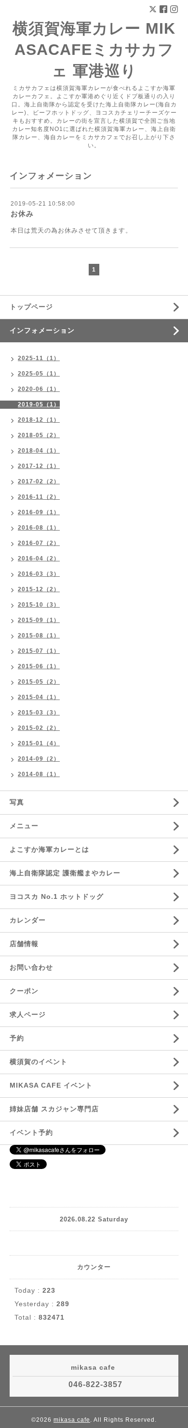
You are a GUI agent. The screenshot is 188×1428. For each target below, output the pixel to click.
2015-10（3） (39, 604)
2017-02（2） (39, 481)
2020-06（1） (39, 389)
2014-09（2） (39, 758)
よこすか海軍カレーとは (49, 849)
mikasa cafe (72, 1419)
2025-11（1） (39, 358)
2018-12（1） (39, 419)
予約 (17, 1038)
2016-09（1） (39, 512)
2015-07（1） (39, 651)
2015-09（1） (39, 620)
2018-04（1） (39, 450)
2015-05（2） (39, 681)
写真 (17, 802)
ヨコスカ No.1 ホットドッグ (57, 896)
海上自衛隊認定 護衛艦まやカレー (65, 873)
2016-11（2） (39, 496)
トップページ (31, 307)
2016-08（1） (39, 527)
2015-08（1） (39, 635)
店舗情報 (24, 944)
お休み (22, 213)
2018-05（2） (39, 435)
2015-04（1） (39, 697)
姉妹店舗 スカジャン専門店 (54, 1109)
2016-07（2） (39, 543)
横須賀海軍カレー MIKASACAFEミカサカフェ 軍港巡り (94, 49)
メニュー (24, 826)
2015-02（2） (39, 728)
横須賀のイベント (38, 1061)
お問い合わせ (31, 967)
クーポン (24, 991)
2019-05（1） (39, 404)
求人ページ (28, 1014)
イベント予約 (31, 1132)
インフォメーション (42, 330)
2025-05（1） (39, 373)
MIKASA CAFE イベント (51, 1085)
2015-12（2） (39, 589)
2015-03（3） (39, 712)
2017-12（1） (39, 466)
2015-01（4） (39, 743)
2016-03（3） (39, 574)
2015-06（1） (39, 666)
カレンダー (28, 920)
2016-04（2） (39, 558)
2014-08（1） (39, 774)
